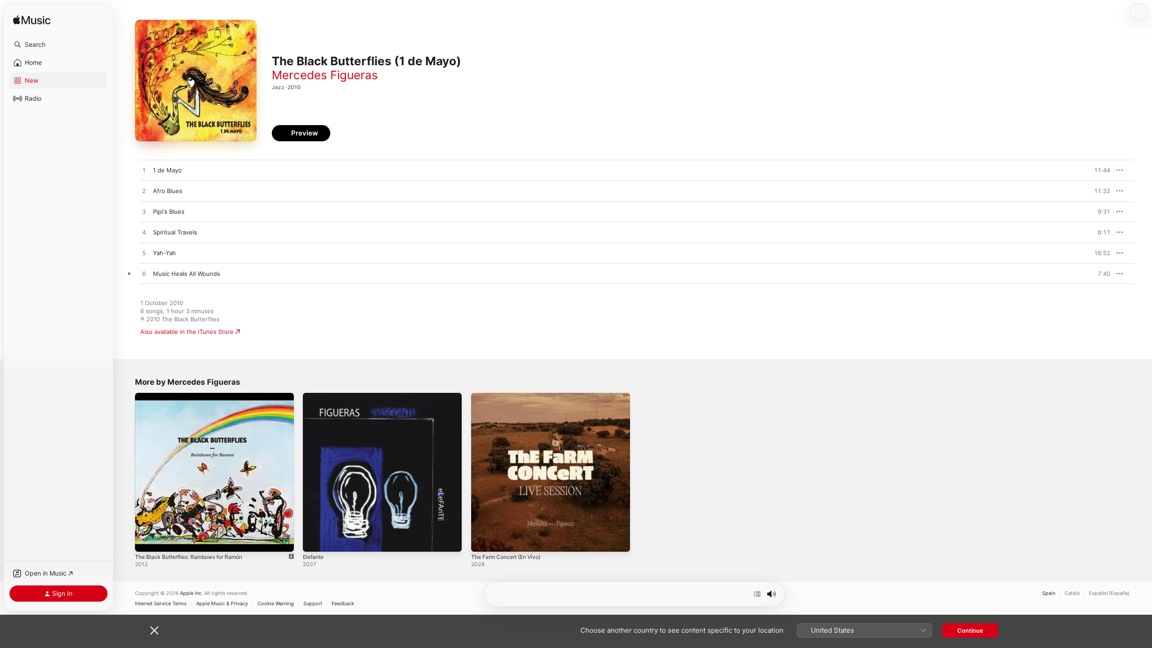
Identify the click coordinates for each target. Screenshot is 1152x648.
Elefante (314, 396)
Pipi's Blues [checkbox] (168, 211)
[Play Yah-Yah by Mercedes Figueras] (144, 253)
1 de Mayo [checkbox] (167, 170)
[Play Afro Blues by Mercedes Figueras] (144, 191)
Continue (970, 630)
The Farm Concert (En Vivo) (510, 396)
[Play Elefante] (314, 540)
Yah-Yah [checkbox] (164, 252)
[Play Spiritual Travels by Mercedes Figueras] (144, 233)
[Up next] (757, 594)
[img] (31, 20)
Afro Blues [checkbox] (167, 190)
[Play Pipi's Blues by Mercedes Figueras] (144, 212)
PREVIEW (1100, 170)
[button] (58, 44)
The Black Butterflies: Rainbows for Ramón (194, 396)
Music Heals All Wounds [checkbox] (186, 273)
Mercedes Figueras (325, 75)
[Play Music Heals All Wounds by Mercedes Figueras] (144, 274)
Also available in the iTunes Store (187, 331)
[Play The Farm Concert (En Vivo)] (482, 540)
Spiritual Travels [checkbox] (175, 232)
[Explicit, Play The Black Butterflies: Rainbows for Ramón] (146, 540)
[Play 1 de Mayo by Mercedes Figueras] (144, 170)
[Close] (154, 630)
